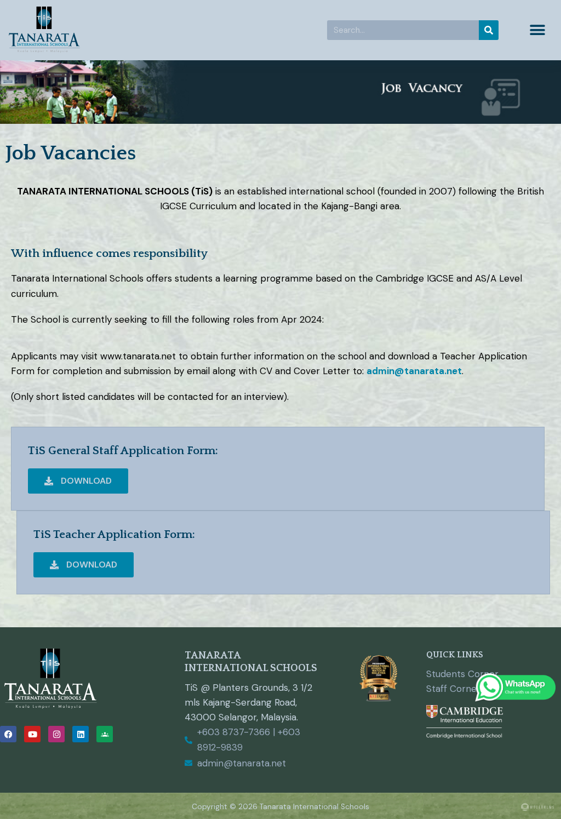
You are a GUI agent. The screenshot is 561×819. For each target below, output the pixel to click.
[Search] (489, 30)
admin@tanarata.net (414, 371)
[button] (537, 30)
